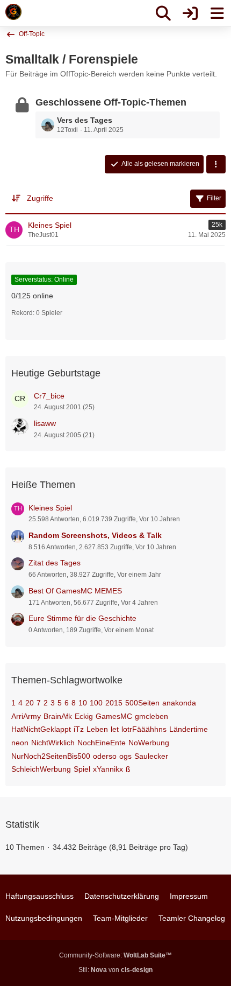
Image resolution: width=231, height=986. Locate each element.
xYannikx (108, 769)
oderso (105, 756)
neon (19, 742)
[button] (216, 164)
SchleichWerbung (41, 769)
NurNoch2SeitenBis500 (50, 756)
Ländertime (188, 729)
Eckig (84, 716)
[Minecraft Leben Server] (13, 12)
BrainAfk (58, 716)
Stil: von (115, 970)
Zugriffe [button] (40, 198)
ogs (125, 756)
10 (82, 702)
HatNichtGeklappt (41, 729)
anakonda (179, 702)
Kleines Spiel (50, 508)
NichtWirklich (53, 742)
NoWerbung (148, 742)
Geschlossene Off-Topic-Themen (110, 102)
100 (96, 702)
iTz (79, 729)
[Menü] (217, 13)
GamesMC (114, 716)
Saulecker (151, 756)
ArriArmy (26, 716)
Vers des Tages (84, 120)
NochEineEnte (101, 742)
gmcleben (151, 716)
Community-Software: (115, 955)
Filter (214, 198)
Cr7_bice (49, 395)
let (115, 729)
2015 (113, 702)
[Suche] (163, 13)
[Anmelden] (190, 13)
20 (29, 702)
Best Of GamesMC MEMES (75, 590)
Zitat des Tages (54, 562)
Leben (97, 729)
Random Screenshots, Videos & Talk (95, 535)
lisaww (45, 423)
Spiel (82, 769)
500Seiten (142, 702)
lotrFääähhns (144, 729)
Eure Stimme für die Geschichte (82, 618)
